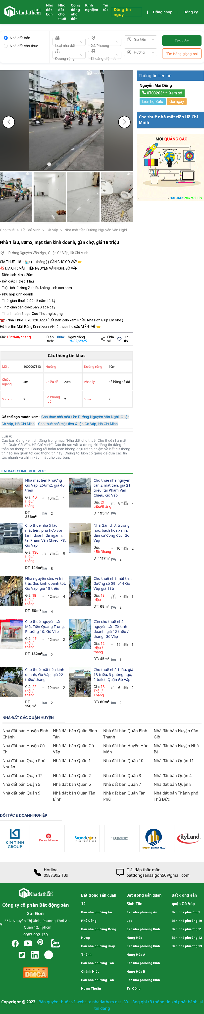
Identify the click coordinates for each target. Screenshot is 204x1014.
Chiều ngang (7, 381)
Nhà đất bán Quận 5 (21, 784)
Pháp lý (89, 381)
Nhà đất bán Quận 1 (72, 760)
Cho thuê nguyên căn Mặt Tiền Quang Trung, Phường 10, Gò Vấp (45, 626)
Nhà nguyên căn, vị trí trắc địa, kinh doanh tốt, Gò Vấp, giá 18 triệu (46, 583)
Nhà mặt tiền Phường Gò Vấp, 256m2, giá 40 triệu (45, 485)
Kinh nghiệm (91, 7)
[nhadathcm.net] (22, 14)
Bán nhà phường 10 (187, 921)
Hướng (51, 366)
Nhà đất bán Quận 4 (173, 775)
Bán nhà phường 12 (187, 938)
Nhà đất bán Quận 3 (122, 775)
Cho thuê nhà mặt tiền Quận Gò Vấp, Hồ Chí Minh (78, 424)
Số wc (88, 399)
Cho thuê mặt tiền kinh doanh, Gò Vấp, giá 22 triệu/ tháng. (45, 674)
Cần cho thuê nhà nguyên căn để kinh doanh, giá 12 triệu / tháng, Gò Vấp (112, 629)
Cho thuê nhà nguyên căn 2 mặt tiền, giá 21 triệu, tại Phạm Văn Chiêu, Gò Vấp (113, 488)
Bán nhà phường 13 (187, 946)
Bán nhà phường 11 (187, 929)
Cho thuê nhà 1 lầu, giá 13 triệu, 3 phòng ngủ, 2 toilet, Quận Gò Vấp (114, 674)
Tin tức (105, 7)
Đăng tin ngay (122, 12)
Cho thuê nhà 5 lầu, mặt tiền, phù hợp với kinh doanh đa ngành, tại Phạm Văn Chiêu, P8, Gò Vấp (46, 535)
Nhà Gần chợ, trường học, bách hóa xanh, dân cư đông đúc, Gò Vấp (112, 533)
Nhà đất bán (49, 9)
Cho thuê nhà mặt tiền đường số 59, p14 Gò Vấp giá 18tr (113, 583)
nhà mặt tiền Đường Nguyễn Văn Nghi (95, 230)
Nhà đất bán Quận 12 (22, 775)
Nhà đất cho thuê (62, 12)
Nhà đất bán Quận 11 (174, 760)
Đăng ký (190, 12)
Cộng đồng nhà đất (75, 12)
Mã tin (6, 366)
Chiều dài (52, 381)
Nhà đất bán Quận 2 (72, 775)
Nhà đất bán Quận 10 (123, 760)
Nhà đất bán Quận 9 (21, 793)
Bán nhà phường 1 (186, 912)
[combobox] (66, 41)
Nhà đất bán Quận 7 (122, 784)
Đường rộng (93, 366)
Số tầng (7, 399)
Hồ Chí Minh (30, 230)
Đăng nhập (162, 12)
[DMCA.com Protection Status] (35, 974)
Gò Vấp (52, 230)
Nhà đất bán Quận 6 (72, 784)
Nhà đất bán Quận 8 (173, 784)
